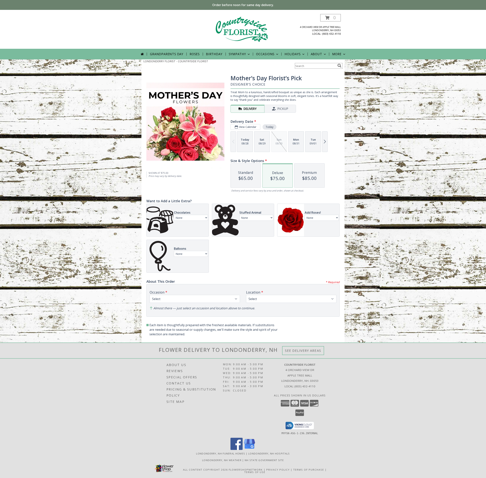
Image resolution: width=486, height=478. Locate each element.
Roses (195, 54)
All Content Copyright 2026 (205, 469)
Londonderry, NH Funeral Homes (220, 453)
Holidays (293, 54)
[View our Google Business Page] (249, 449)
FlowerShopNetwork (246, 469)
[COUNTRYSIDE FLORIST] (243, 31)
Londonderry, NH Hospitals (269, 453)
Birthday (214, 54)
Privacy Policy (278, 469)
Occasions (265, 54)
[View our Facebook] (236, 449)
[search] (339, 66)
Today (269, 127)
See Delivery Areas (303, 350)
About (316, 54)
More (337, 54)
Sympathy (237, 54)
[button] (330, 17)
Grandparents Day (166, 54)
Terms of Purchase (308, 469)
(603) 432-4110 (331, 33)
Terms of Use (254, 472)
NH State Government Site (264, 460)
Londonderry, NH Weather (221, 460)
